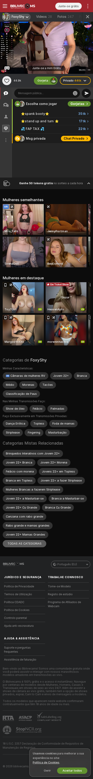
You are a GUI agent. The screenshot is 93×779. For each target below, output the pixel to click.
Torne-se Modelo (59, 586)
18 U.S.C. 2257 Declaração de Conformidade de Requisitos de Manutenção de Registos (43, 745)
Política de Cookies (17, 610)
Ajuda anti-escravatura (19, 625)
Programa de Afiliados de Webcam (64, 604)
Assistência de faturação (20, 659)
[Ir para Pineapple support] (7, 730)
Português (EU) (67, 564)
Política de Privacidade (19, 586)
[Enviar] (86, 93)
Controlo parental (15, 618)
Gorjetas (77, 104)
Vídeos (44, 17)
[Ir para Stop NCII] (29, 730)
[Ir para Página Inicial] (28, 6)
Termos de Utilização (18, 594)
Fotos (65, 17)
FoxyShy (38, 360)
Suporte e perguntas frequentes (17, 649)
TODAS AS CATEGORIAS (24, 543)
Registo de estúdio (60, 594)
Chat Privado (74, 138)
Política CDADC (14, 602)
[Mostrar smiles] (75, 93)
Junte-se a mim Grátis (46, 68)
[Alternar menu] (5, 6)
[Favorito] (6, 80)
